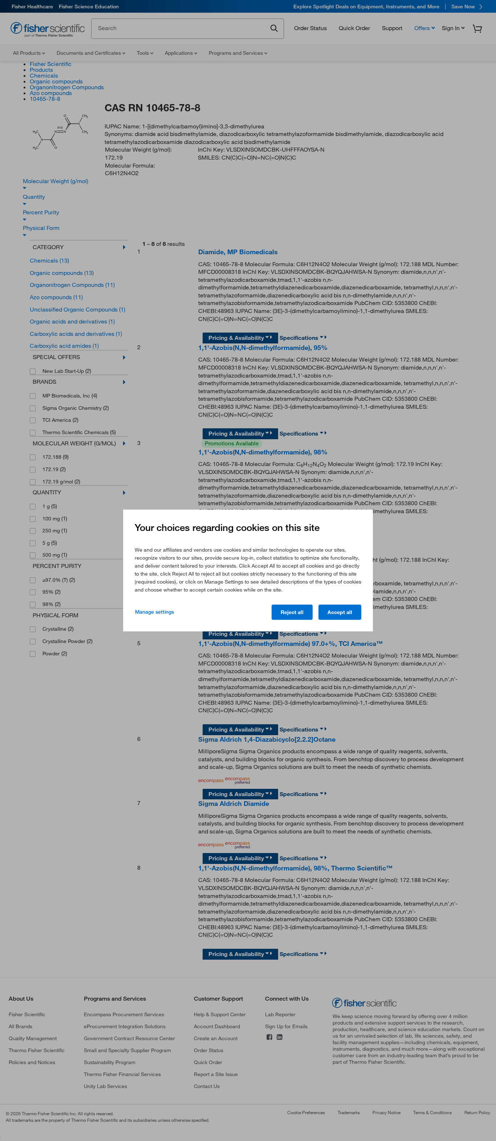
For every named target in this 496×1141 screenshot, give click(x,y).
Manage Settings (154, 612)
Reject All (292, 612)
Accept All (340, 612)
